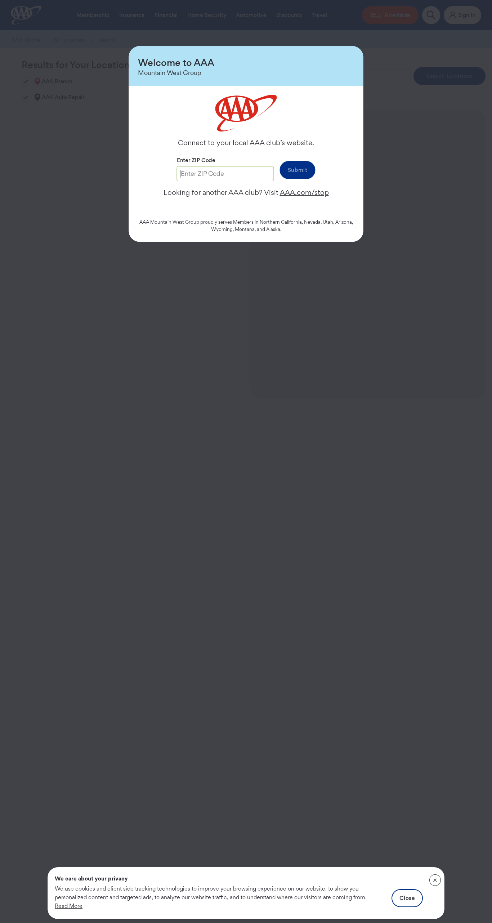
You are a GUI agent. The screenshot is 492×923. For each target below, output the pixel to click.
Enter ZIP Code (196, 160)
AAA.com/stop (304, 192)
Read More (68, 905)
